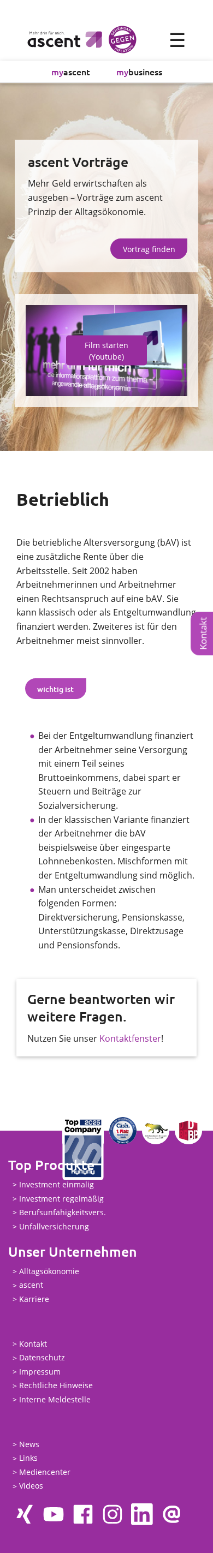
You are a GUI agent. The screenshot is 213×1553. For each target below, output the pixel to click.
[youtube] (53, 1514)
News (29, 1444)
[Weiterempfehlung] (171, 1514)
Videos (31, 1486)
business (139, 71)
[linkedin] (142, 1514)
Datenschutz (42, 1358)
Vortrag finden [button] (149, 249)
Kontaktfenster (130, 1038)
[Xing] (24, 1514)
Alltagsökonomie (49, 1271)
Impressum (40, 1371)
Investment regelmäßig (61, 1198)
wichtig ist (55, 689)
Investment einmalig (56, 1184)
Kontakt (33, 1344)
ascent (70, 71)
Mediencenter (44, 1472)
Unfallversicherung (54, 1226)
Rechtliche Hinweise (56, 1386)
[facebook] (83, 1514)
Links (28, 1458)
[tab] (55, 688)
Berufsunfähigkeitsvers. (62, 1212)
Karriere (34, 1299)
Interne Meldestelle (55, 1399)
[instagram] (112, 1514)
